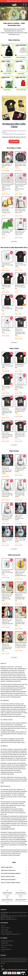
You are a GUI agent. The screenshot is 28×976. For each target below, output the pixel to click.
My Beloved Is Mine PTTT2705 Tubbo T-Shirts (6, 287)
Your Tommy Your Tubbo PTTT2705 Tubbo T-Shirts (20, 265)
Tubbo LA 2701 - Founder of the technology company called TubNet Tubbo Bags (7, 647)
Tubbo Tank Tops (21, 89)
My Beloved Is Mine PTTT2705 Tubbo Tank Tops (20, 287)
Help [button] (25, 974)
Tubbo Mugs (21, 73)
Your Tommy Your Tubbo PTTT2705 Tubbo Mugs (7, 265)
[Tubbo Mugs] (21, 66)
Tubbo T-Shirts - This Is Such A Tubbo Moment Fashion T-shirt (20, 211)
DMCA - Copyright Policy (6, 932)
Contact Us (3, 947)
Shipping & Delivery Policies (7, 941)
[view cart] (26, 4)
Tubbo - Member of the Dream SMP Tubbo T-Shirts (7, 165)
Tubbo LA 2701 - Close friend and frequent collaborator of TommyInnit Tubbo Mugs (7, 597)
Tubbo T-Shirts (7, 73)
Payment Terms (4, 943)
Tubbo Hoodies (7, 57)
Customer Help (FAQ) (6, 949)
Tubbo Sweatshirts (21, 57)
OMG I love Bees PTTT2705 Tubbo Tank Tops (7, 309)
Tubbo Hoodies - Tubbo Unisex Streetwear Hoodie (7, 233)
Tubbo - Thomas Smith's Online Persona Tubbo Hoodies (7, 540)
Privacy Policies (4, 930)
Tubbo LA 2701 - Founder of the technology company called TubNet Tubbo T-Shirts (20, 332)
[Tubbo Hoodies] (7, 49)
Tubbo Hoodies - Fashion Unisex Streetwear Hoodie (6, 211)
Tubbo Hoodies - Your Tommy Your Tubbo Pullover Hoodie (20, 233)
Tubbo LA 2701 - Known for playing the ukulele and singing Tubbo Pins (20, 645)
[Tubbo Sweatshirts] (21, 49)
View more (14, 241)
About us (3, 925)
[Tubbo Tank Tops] (21, 82)
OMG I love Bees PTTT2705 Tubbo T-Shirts (19, 309)
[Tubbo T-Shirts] (7, 66)
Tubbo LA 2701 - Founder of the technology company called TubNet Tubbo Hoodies (7, 470)
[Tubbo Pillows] (7, 82)
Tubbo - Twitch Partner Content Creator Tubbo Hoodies (20, 540)
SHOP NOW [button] (15, 141)
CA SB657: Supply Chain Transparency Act (11, 934)
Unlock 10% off (3, 969)
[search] (23, 4)
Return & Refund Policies (6, 945)
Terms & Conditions (5, 927)
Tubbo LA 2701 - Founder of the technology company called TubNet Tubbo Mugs (20, 622)
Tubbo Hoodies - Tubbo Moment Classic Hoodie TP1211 (20, 165)
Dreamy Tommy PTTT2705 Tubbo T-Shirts (6, 331)
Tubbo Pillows (7, 89)
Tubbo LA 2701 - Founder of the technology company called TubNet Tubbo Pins (20, 597)
